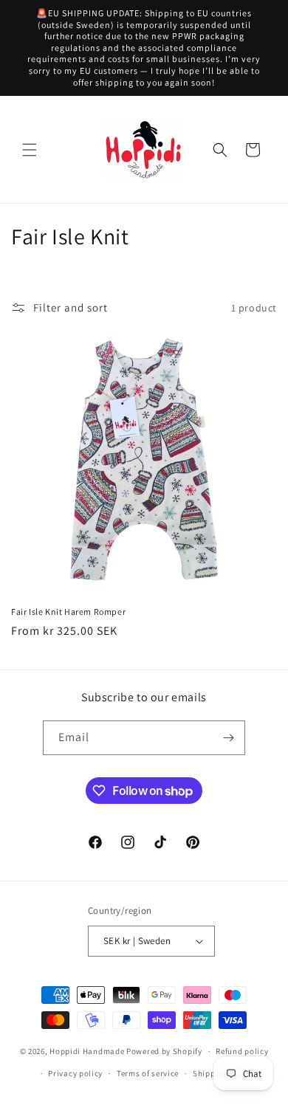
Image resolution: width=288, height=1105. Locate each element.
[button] (29, 150)
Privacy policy (75, 1073)
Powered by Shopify (164, 1051)
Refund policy (242, 1051)
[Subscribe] (228, 737)
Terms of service (148, 1073)
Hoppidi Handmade (86, 1051)
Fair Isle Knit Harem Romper (68, 611)
